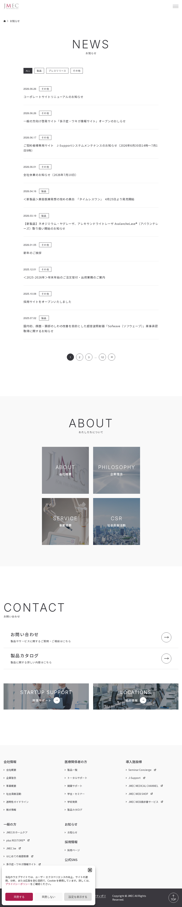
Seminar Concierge (140, 770)
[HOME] (5, 21)
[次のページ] (111, 357)
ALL (28, 70)
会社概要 (11, 770)
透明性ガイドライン (17, 802)
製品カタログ (74, 809)
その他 (77, 70)
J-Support (135, 778)
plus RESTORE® (15, 840)
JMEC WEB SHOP (138, 794)
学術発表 (72, 802)
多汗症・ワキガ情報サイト (21, 864)
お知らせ (72, 832)
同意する (19, 896)
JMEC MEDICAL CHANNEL (143, 786)
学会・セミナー (76, 794)
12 (102, 357)
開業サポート (74, 786)
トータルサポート (77, 778)
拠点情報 (11, 809)
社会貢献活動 (13, 794)
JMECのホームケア (17, 832)
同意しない (48, 896)
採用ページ (73, 850)
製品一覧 (72, 770)
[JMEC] (11, 6)
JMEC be (11, 848)
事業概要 (11, 786)
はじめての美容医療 (17, 856)
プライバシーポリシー (17, 884)
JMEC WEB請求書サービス (143, 802)
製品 (39, 70)
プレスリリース (57, 70)
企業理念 (11, 778)
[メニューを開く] (175, 6)
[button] (90, 870)
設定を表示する (78, 896)
